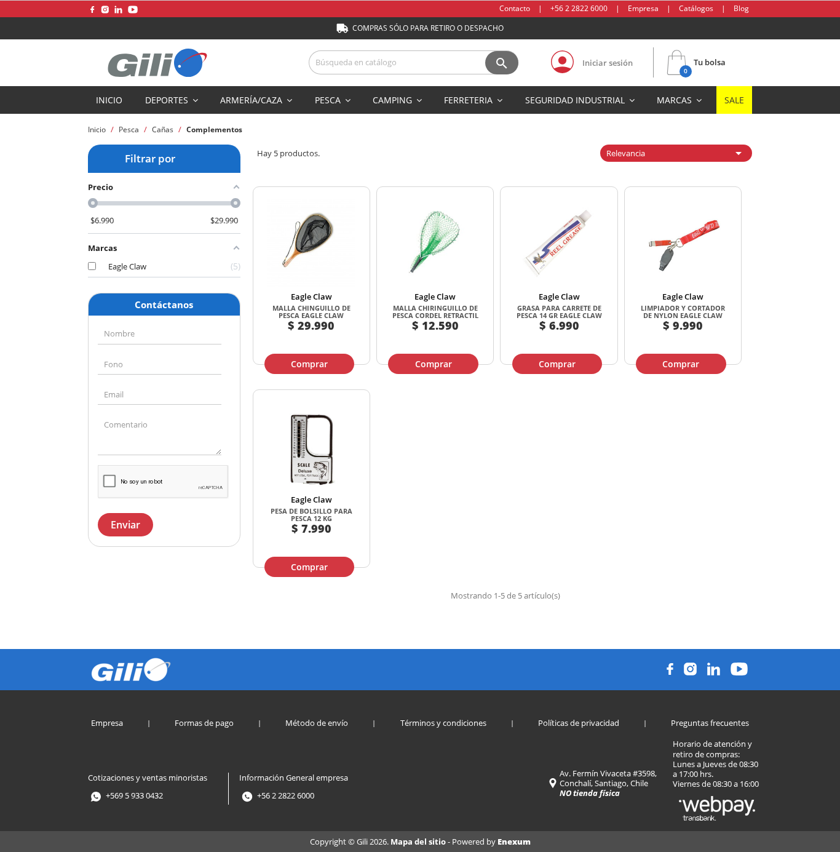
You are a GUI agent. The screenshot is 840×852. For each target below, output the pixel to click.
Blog (741, 8)
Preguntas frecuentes (710, 722)
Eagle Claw (311, 296)
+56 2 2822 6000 (579, 8)
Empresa (643, 8)
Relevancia (676, 153)
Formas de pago (204, 722)
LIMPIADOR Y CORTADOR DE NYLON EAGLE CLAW (683, 311)
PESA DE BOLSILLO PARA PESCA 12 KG (311, 514)
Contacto (514, 8)
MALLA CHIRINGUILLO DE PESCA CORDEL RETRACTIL (435, 311)
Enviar (125, 525)
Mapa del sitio (419, 841)
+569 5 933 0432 (134, 795)
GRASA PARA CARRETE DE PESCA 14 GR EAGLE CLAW (559, 311)
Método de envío (316, 722)
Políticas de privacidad (578, 722)
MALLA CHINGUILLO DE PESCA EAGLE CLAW (311, 311)
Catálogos (696, 8)
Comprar (309, 364)
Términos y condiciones (443, 722)
